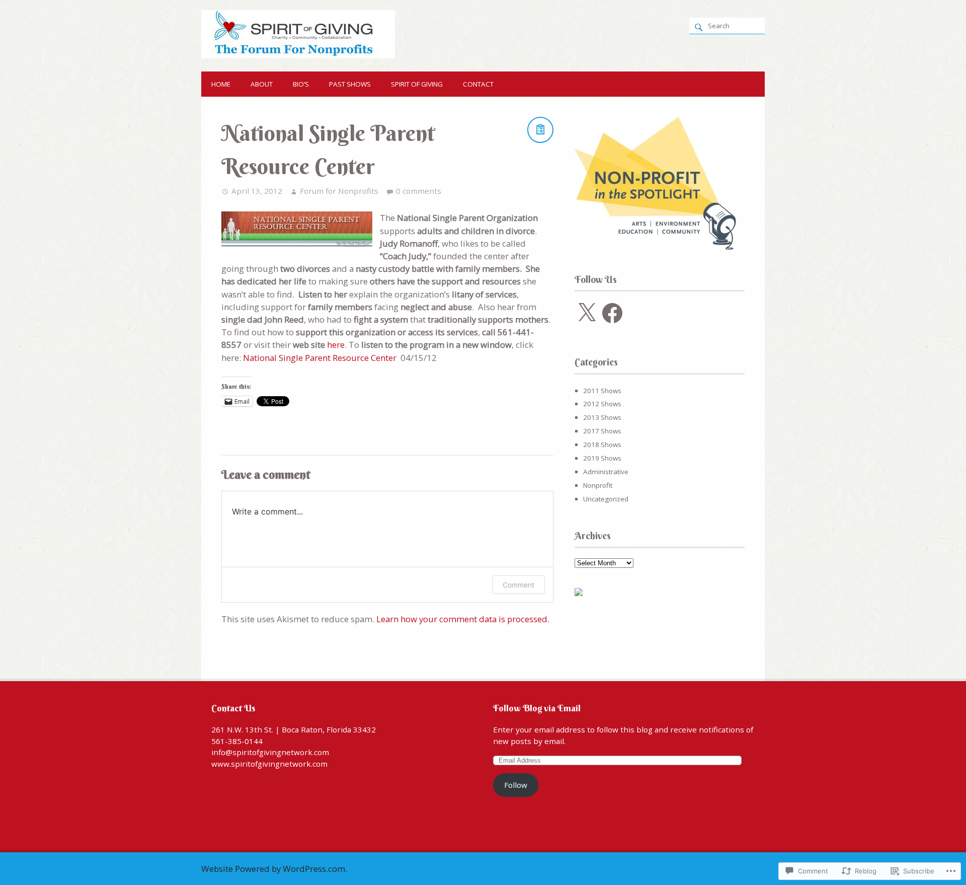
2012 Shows (602, 403)
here (336, 344)
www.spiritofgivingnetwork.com (269, 764)
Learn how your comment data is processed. (462, 619)
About (262, 84)
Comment (518, 584)
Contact (478, 84)
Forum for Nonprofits (339, 191)
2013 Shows (602, 417)
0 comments (418, 191)
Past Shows (350, 84)
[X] (587, 313)
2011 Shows (602, 390)
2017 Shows (602, 430)
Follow (515, 785)
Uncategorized (605, 498)
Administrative (605, 471)
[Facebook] (612, 313)
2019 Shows (602, 458)
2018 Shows (602, 444)
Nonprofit (597, 485)
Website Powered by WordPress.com (273, 868)
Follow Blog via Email (537, 708)
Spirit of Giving (417, 84)
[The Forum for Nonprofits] (298, 55)
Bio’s (301, 84)
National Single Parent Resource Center (319, 357)
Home (220, 84)
